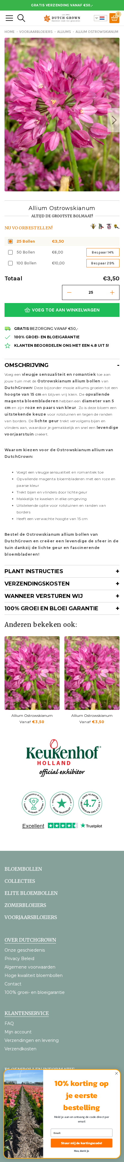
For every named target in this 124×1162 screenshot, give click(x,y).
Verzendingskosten (37, 583)
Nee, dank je (81, 1151)
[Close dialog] (116, 1073)
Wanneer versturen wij (44, 596)
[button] (113, 120)
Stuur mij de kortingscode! (81, 1143)
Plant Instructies (34, 571)
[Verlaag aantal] (69, 292)
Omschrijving (26, 365)
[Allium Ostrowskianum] (32, 673)
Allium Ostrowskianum (32, 715)
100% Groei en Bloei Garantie (51, 608)
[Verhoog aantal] (112, 292)
